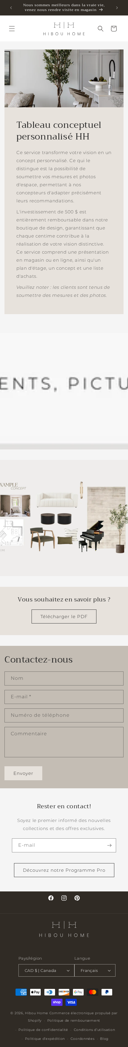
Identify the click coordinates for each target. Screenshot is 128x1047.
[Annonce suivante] (117, 7)
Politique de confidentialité (43, 1030)
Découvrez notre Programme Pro (64, 870)
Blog (104, 1039)
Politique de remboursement (73, 1020)
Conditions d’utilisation (94, 1030)
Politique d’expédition (45, 1039)
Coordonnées (83, 1039)
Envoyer (23, 773)
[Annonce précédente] (11, 7)
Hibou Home (36, 1013)
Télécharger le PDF (64, 616)
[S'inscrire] (109, 845)
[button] (11, 28)
